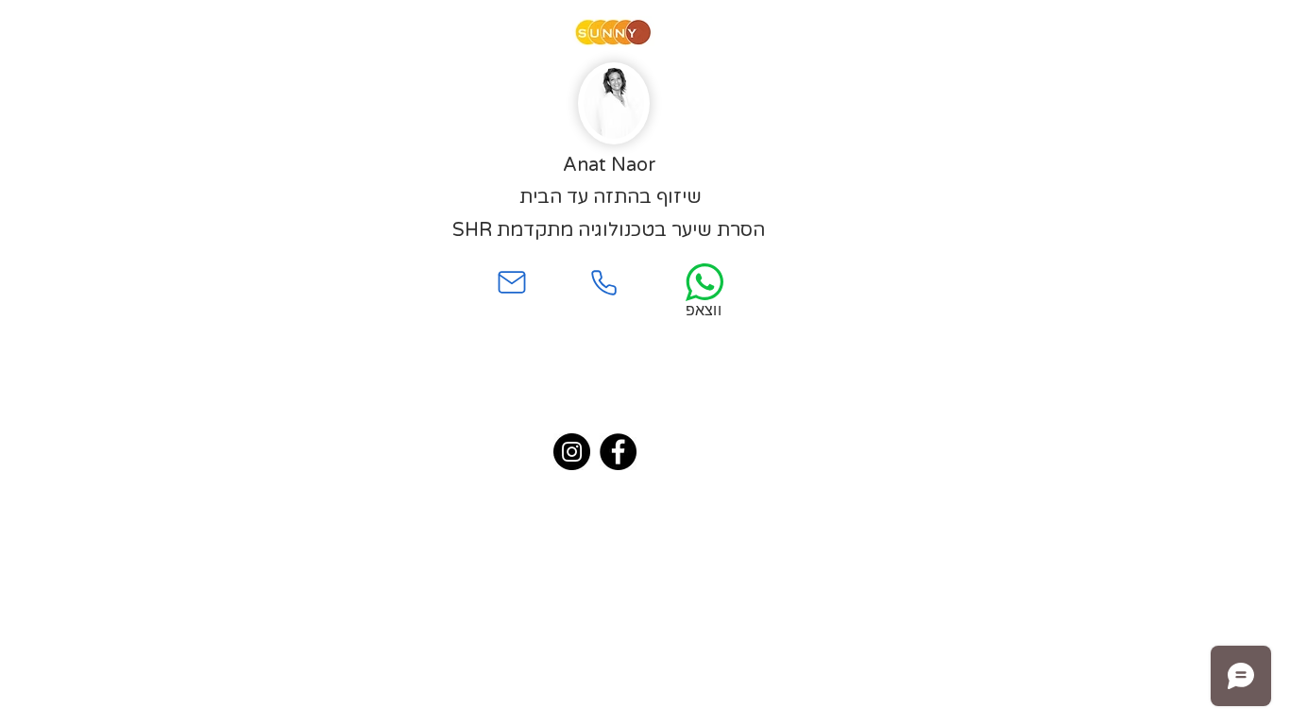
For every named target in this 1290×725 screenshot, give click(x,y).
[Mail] (512, 282)
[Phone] (603, 282)
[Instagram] (571, 451)
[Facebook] (618, 451)
